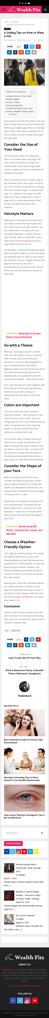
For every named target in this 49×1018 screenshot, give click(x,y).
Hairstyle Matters (12, 99)
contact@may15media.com (30, 986)
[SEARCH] (42, 833)
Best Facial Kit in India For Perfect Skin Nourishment (23, 741)
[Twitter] (20, 1000)
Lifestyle (7, 29)
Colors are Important (14, 105)
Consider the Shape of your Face (19, 108)
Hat (6, 630)
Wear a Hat (16, 630)
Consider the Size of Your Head (18, 96)
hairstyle (26, 241)
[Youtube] (35, 1000)
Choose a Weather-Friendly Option (20, 111)
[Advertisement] (24, 303)
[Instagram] (27, 1000)
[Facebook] (13, 1000)
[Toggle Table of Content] (31, 92)
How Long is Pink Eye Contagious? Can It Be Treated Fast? (24, 816)
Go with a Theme (13, 102)
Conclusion (12, 114)
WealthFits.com (9, 970)
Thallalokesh (11, 40)
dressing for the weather (21, 597)
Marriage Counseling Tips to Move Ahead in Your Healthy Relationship (22, 779)
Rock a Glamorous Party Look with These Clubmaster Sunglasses (25, 672)
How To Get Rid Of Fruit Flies (24, 658)
